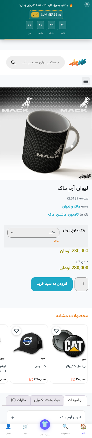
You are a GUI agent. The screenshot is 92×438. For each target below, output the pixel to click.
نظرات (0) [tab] (18, 400)
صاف (56, 241)
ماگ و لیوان (71, 207)
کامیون (73, 215)
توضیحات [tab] (75, 400)
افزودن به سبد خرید (52, 284)
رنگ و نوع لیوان (74, 230)
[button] (86, 81)
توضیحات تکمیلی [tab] (47, 400)
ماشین (61, 215)
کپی (35, 15)
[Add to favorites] (56, 330)
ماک (51, 215)
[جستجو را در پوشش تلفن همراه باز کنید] (35, 62)
